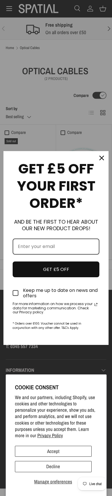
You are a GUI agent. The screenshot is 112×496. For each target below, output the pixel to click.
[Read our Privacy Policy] (95, 304)
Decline (53, 466)
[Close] (102, 158)
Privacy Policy (50, 435)
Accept (53, 451)
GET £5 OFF (56, 269)
